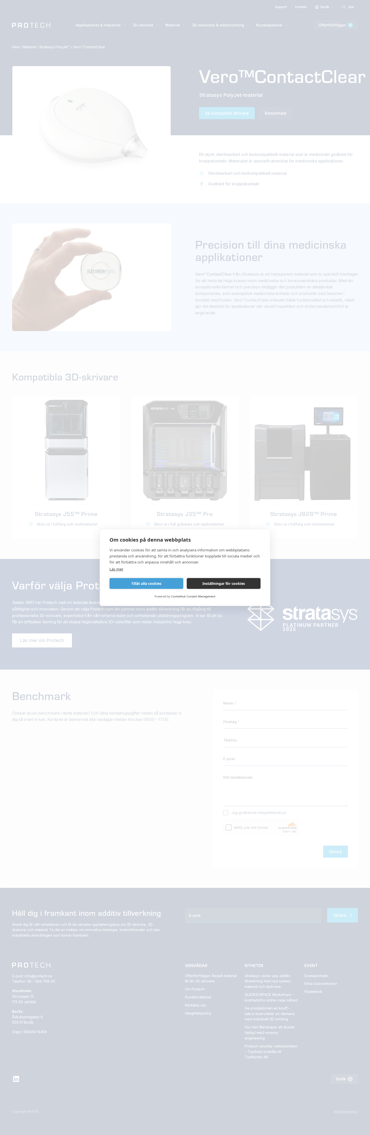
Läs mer (116, 569)
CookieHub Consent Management (193, 596)
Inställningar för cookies (223, 583)
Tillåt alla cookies (146, 583)
